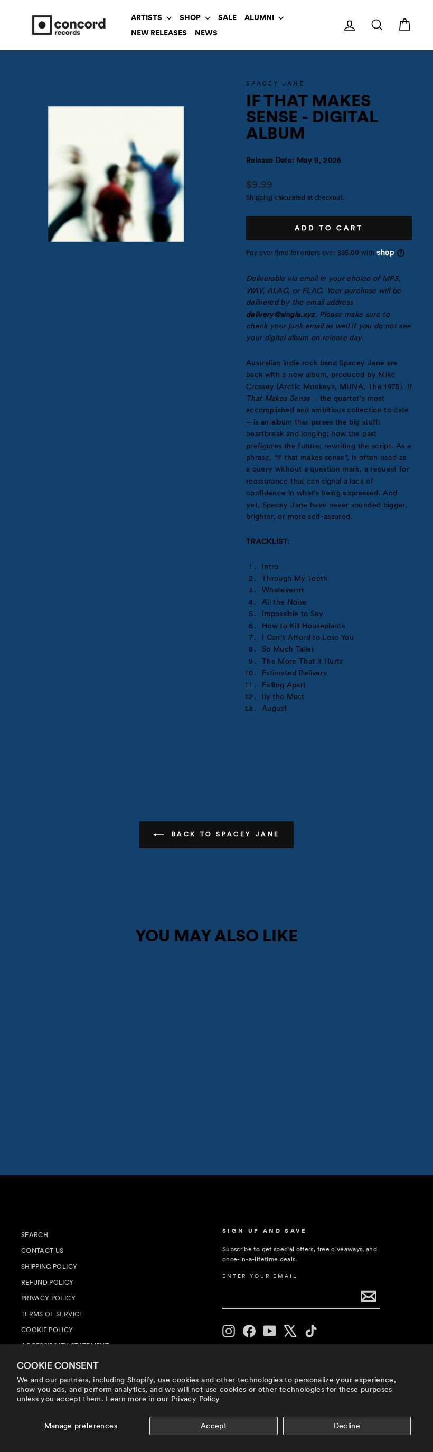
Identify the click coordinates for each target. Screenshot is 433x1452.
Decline (347, 1425)
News (206, 33)
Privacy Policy (195, 1398)
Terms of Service (52, 1314)
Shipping (259, 197)
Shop (191, 17)
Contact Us (42, 1251)
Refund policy (47, 1282)
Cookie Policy (47, 1330)
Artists (147, 17)
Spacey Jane (275, 83)
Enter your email (259, 1276)
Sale (227, 17)
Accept (214, 1425)
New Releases (159, 33)
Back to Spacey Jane (224, 834)
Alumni (260, 17)
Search (34, 1235)
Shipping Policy (49, 1266)
